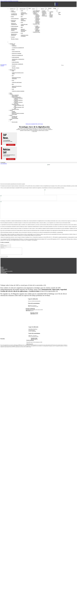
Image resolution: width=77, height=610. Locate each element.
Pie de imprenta (3, 272)
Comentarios (14, 13)
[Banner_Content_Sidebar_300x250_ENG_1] (8, 145)
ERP (24, 18)
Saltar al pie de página (14, 0)
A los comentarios (3, 163)
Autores (12, 10)
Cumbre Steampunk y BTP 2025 (37, 26)
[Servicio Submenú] (45, 9)
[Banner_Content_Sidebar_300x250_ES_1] (8, 160)
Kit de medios (44, 15)
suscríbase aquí (14, 116)
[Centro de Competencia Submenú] (20, 97)
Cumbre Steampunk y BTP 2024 (37, 30)
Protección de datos (3, 273)
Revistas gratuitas (51, 16)
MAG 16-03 (37, 123)
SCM (24, 35)
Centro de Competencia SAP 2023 (37, 21)
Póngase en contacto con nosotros (44, 13)
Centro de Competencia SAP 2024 (37, 18)
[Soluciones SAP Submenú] (27, 9)
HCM (24, 24)
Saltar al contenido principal (5, 0)
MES (23, 29)
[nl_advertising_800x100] (28, 200)
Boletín (54, 8)
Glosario (43, 10)
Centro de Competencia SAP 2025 (37, 15)
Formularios (44, 11)
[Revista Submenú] (48, 10)
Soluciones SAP (22, 8)
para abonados (51, 14)
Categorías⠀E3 (12, 8)
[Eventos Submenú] (36, 9)
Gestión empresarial (14, 28)
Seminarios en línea (36, 32)
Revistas (1, 267)
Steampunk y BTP (36, 23)
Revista (49, 8)
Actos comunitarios (36, 10)
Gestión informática (14, 34)
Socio (30, 8)
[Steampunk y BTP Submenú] (18, 104)
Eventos (33, 8)
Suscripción (2, 270)
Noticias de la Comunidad (30, 123)
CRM (24, 12)
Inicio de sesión (14, 121)
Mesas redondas (36, 11)
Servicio (42, 8)
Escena (41, 123)
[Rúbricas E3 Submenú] (17, 9)
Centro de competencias (35, 13)
